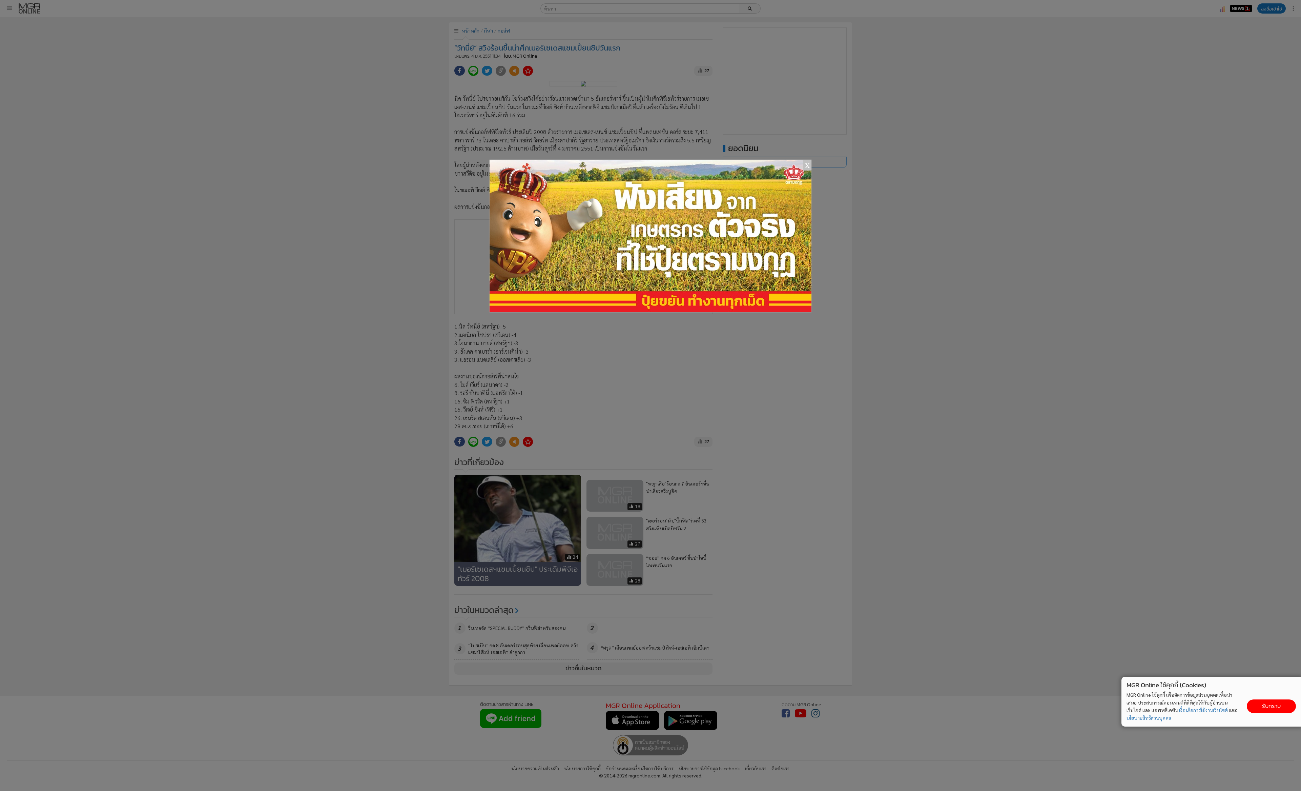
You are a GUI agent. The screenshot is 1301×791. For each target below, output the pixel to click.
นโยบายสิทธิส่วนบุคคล (1149, 718)
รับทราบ (1271, 706)
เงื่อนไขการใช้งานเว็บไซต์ (1203, 710)
